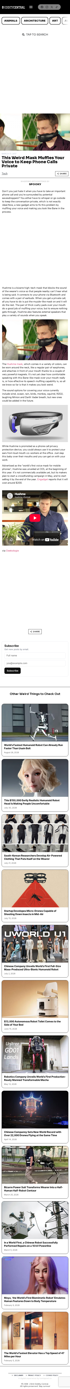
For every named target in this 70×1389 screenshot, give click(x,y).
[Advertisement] (35, 77)
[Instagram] (47, 7)
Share (63, 173)
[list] (35, 20)
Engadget (42, 479)
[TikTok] (56, 7)
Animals (10, 20)
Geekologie (12, 550)
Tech (4, 173)
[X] (51, 7)
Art (55, 20)
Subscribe (12, 670)
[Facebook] (42, 7)
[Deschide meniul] (31, 7)
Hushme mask (15, 364)
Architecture (34, 20)
